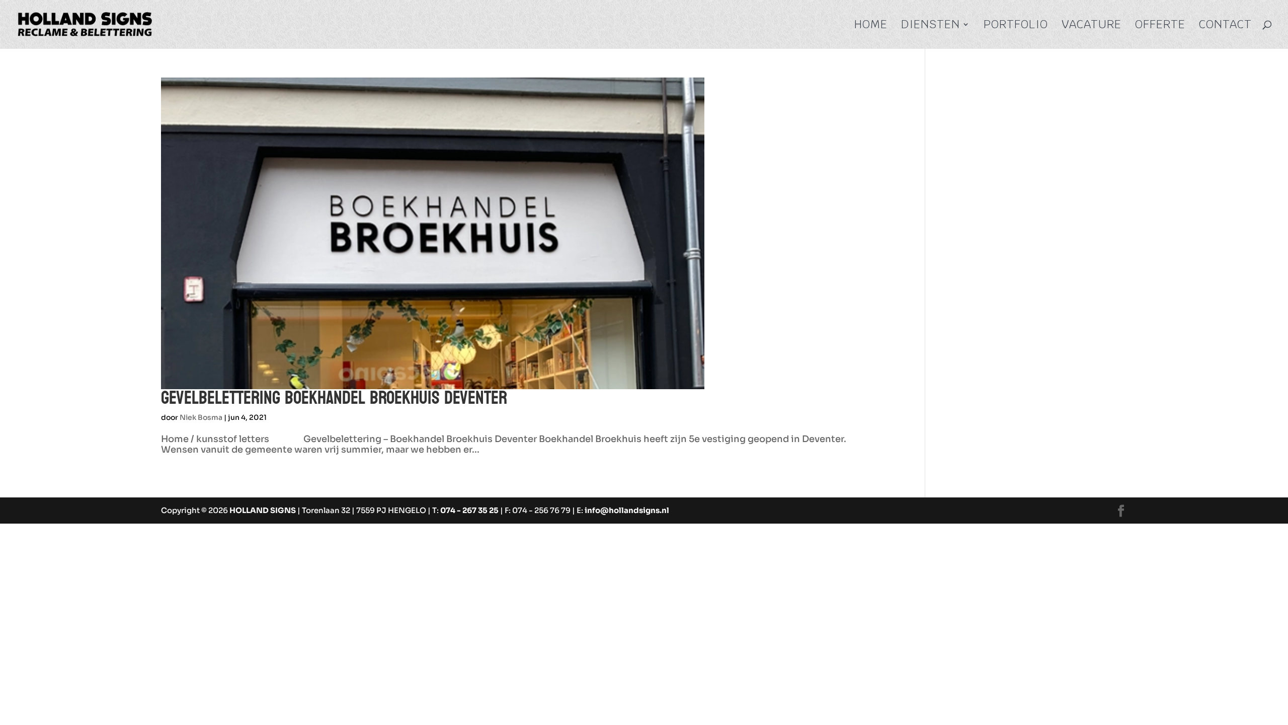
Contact (1225, 26)
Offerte (1160, 26)
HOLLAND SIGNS (262, 510)
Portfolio (1016, 26)
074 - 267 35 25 (469, 510)
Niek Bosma (201, 417)
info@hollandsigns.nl (627, 510)
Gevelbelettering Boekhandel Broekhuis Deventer (334, 398)
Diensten (930, 26)
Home (871, 26)
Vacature (1091, 26)
